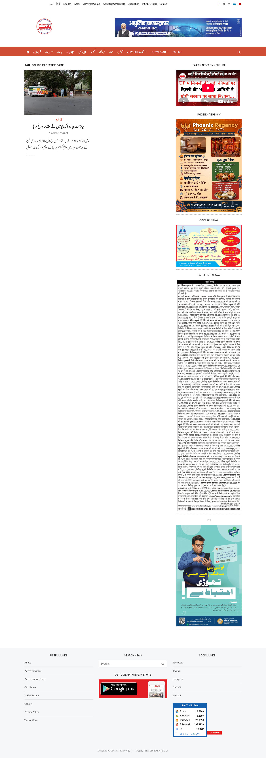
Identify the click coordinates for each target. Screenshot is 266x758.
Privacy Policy (31, 712)
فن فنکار (102, 52)
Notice (177, 52)
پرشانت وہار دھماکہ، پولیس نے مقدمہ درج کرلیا (58, 126)
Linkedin (177, 687)
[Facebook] (218, 3)
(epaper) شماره (135, 52)
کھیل (93, 52)
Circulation (133, 3)
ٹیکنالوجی (120, 52)
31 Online (184, 734)
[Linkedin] (234, 3)
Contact (163, 3)
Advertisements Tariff (114, 3)
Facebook (178, 662)
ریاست (47, 52)
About (77, 3)
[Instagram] (229, 3)
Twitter (176, 671)
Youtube (177, 695)
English (67, 3)
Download (158, 52)
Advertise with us (91, 3)
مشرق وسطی (83, 52)
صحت (111, 52)
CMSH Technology (121, 750)
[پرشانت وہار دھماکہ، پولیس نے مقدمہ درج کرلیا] (58, 92)
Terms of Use (30, 720)
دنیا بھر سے (70, 52)
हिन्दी (58, 3)
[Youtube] (240, 3)
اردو (51, 3)
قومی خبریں (37, 52)
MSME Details (149, 3)
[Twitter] (223, 3)
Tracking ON (195, 734)
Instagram (178, 679)
